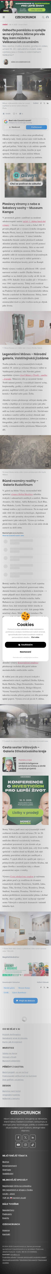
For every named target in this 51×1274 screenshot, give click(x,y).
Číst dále (35, 637)
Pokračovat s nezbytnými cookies (25, 657)
